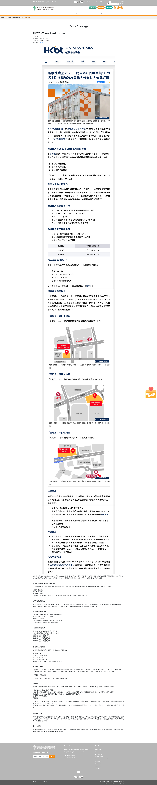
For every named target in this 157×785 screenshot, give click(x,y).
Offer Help (109, 7)
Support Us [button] (77, 13)
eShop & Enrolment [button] (104, 13)
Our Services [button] (52, 13)
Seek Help (101, 7)
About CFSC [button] (43, 13)
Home (2, 17)
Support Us (93, 7)
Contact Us (114, 13)
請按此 (42, 42)
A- (99, 1)
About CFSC (98, 749)
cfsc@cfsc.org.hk (39, 1)
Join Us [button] (84, 13)
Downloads (98, 761)
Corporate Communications (13, 17)
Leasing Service (99, 756)
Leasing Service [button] (92, 13)
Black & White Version (113, 3)
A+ (122, 1)
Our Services (98, 754)
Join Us (97, 752)
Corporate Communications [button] (65, 13)
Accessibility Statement (45, 782)
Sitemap (97, 768)
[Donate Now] (151, 392)
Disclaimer (36, 782)
